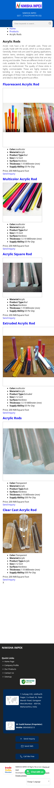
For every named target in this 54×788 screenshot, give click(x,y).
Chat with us (37, 772)
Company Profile (11, 665)
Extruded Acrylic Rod (19, 323)
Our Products (10, 669)
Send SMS (29, 746)
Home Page (9, 661)
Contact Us (9, 673)
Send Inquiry (9, 173)
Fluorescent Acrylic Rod (21, 84)
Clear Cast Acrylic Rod (20, 510)
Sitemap (8, 676)
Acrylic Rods (12, 418)
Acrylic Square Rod (17, 254)
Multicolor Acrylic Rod (20, 179)
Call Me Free (28, 756)
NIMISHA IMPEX (29, 14)
